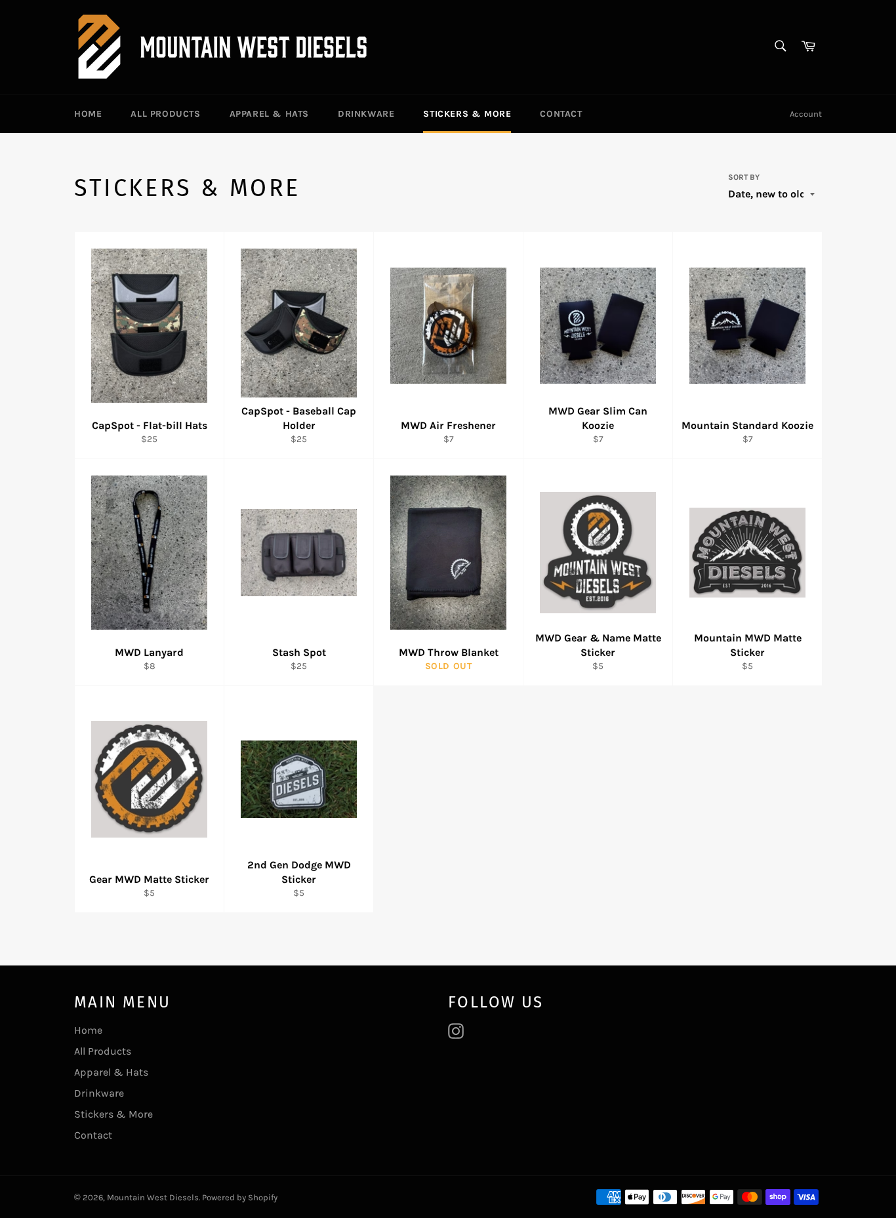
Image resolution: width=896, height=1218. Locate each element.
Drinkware (366, 113)
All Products (165, 113)
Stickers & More (467, 113)
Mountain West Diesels (153, 1197)
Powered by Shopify (239, 1197)
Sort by (744, 177)
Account (806, 114)
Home (88, 113)
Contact (561, 113)
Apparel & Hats (269, 113)
